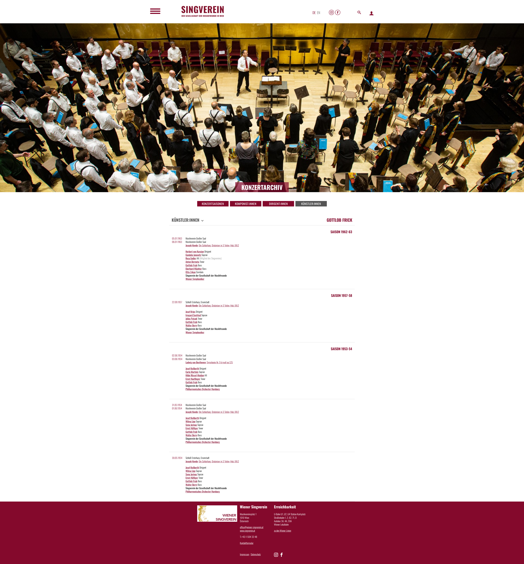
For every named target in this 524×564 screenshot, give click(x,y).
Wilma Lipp (190, 421)
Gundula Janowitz (193, 255)
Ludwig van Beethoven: (196, 362)
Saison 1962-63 (341, 231)
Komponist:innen (245, 204)
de (314, 12)
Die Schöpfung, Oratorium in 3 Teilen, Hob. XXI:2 (219, 245)
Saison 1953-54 (341, 348)
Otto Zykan (191, 272)
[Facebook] (337, 12)
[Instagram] (331, 12)
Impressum (244, 554)
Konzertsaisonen (213, 204)
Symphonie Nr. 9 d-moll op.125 (220, 362)
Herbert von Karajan (195, 251)
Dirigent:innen (278, 204)
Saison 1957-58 (341, 295)
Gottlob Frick (191, 265)
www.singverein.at (247, 530)
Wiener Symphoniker (195, 279)
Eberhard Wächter (194, 268)
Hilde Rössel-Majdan (195, 375)
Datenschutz (256, 554)
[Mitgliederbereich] (371, 13)
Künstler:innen (311, 204)
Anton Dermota (192, 261)
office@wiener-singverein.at (251, 527)
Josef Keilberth (192, 368)
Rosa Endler (191, 258)
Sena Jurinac (191, 425)
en (318, 12)
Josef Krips (190, 311)
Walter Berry (191, 325)
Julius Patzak (191, 318)
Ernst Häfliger (192, 428)
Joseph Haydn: (192, 245)
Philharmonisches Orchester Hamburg (203, 389)
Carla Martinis (192, 372)
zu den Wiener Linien (282, 530)
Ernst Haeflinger (193, 379)
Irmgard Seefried (193, 315)
